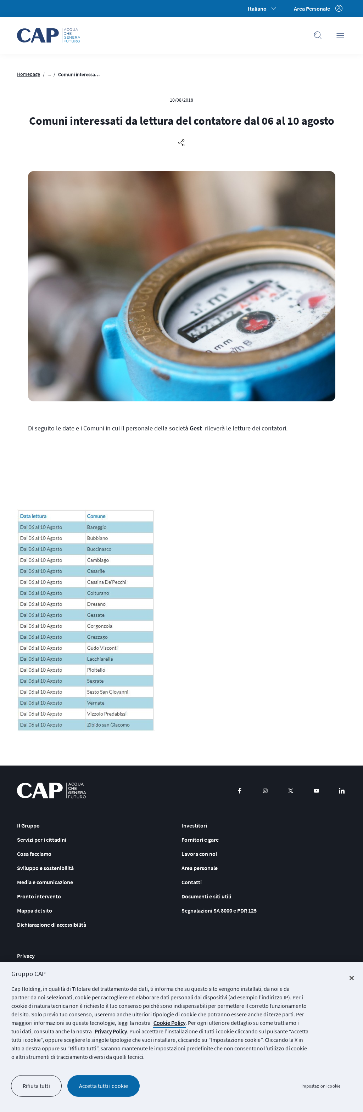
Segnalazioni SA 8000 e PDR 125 (219, 910)
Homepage (28, 74)
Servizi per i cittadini (41, 839)
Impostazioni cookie (320, 1086)
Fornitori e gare (200, 839)
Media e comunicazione (45, 882)
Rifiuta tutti (36, 1085)
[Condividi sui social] (181, 143)
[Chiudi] (351, 978)
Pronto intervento (39, 896)
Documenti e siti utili (206, 896)
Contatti (192, 882)
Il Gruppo (28, 825)
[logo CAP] (51, 790)
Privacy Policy (111, 1031)
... (49, 74)
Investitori (194, 825)
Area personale (200, 867)
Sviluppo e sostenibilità (45, 867)
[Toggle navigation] (340, 35)
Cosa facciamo (34, 853)
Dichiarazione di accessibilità (51, 924)
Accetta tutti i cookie (103, 1085)
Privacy (26, 955)
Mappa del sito (34, 910)
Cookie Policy (169, 1022)
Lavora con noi (199, 853)
